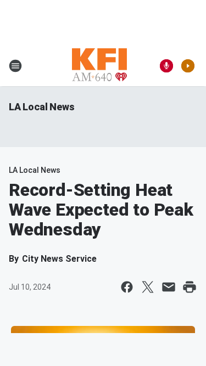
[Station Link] (99, 65)
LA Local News (41, 106)
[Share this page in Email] (168, 287)
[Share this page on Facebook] (127, 287)
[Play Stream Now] (187, 65)
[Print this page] (189, 287)
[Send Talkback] (166, 65)
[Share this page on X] (147, 287)
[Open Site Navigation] (15, 65)
